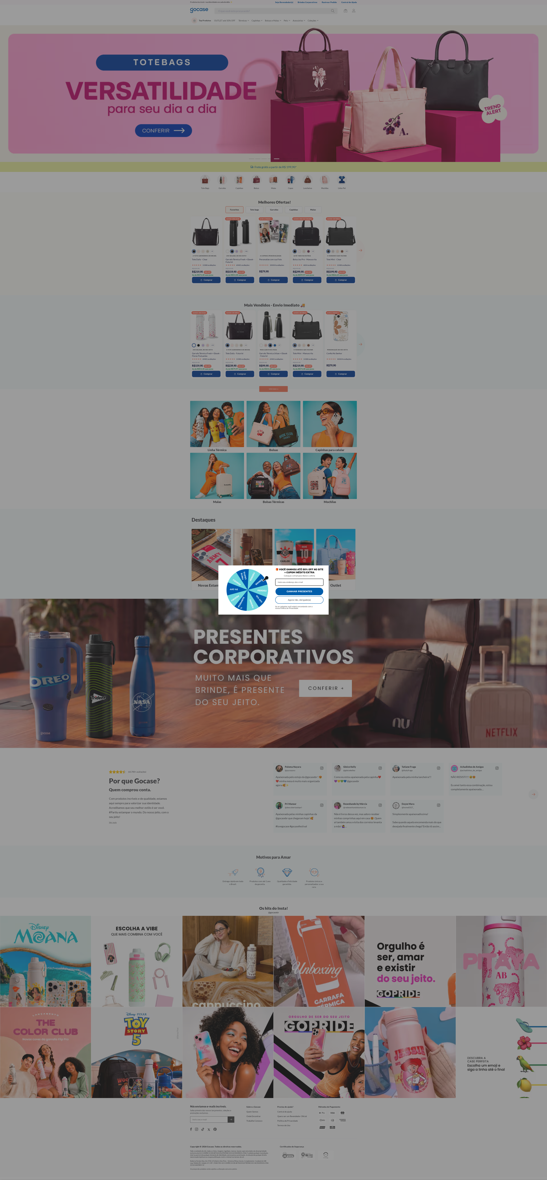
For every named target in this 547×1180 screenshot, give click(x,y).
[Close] (325, 568)
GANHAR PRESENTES (299, 591)
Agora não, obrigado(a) (299, 600)
